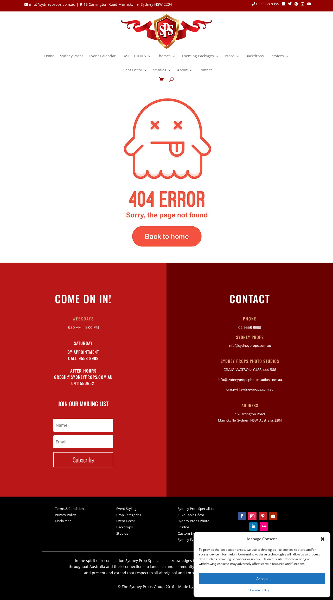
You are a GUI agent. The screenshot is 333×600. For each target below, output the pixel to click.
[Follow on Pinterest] (263, 516)
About (182, 69)
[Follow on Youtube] (273, 516)
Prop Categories (128, 514)
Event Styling (126, 508)
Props (230, 55)
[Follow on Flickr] (264, 526)
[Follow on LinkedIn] (253, 526)
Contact (205, 69)
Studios (159, 69)
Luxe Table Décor (191, 514)
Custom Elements (191, 533)
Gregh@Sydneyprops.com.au (83, 377)
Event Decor (131, 69)
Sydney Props (72, 55)
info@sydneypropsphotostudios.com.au (250, 379)
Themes (164, 55)
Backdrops (255, 55)
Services (277, 55)
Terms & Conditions (70, 508)
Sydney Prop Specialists (196, 508)
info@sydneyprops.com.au (52, 4)
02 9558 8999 (267, 4)
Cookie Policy (259, 590)
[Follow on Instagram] (252, 516)
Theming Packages (198, 55)
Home (49, 55)
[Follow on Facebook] (242, 516)
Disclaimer (63, 520)
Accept (262, 578)
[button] (322, 539)
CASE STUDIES (133, 55)
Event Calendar (102, 55)
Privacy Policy (65, 514)
